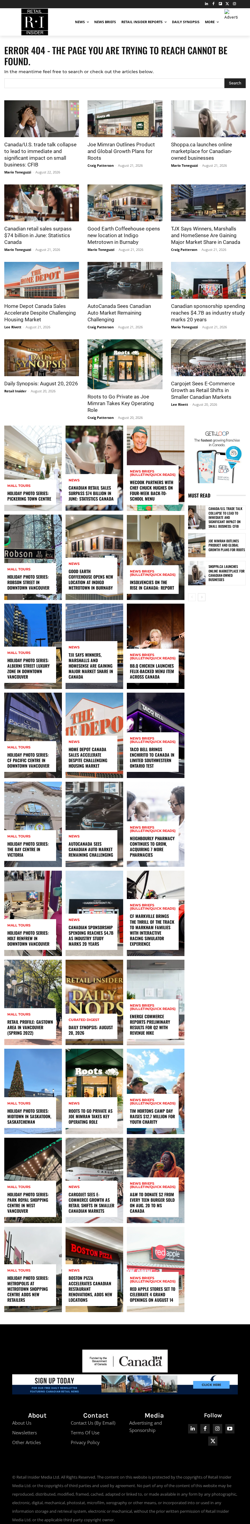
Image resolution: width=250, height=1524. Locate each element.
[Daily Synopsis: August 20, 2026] (41, 357)
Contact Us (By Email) (93, 1423)
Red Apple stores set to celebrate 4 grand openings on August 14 (152, 1294)
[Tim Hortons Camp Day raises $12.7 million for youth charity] (155, 1091)
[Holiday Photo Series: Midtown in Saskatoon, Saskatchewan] (33, 1091)
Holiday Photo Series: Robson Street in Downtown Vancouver (28, 582)
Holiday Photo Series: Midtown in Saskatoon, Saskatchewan (29, 1116)
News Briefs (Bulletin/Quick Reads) (153, 473)
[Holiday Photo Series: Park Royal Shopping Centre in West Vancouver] (33, 1180)
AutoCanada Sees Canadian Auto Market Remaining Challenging (119, 313)
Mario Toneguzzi (17, 172)
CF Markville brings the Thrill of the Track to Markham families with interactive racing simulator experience (152, 930)
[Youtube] (230, 1428)
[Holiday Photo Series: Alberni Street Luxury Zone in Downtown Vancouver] (33, 646)
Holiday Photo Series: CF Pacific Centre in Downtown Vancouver (28, 760)
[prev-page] (192, 597)
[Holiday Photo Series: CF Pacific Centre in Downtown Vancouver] (33, 735)
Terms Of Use (85, 1432)
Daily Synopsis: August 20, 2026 (41, 383)
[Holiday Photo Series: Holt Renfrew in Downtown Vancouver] (33, 913)
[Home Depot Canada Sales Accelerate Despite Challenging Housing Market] (41, 280)
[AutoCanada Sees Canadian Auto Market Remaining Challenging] (125, 280)
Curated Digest (84, 1020)
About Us (21, 1423)
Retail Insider (15, 391)
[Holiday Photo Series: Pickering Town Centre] (33, 468)
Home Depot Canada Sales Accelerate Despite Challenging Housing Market (40, 313)
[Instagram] (234, 4)
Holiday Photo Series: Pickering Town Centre (29, 496)
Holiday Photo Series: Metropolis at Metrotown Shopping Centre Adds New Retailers (28, 1289)
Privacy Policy (85, 1442)
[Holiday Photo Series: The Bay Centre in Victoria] (33, 824)
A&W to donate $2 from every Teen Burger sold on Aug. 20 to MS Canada (152, 1202)
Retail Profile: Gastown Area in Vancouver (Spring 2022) (30, 1027)
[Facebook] (213, 4)
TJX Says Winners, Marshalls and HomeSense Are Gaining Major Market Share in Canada (205, 235)
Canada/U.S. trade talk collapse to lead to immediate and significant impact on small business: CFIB (225, 517)
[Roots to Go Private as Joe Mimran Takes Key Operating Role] (125, 364)
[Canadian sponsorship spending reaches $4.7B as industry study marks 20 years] (208, 280)
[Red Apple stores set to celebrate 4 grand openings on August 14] (155, 1269)
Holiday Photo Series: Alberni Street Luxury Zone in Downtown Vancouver (28, 668)
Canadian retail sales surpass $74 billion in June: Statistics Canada (38, 235)
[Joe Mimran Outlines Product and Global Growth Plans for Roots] (125, 118)
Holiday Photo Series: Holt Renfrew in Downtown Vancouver (28, 938)
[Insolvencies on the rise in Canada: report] (155, 557)
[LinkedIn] (206, 4)
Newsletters (24, 1432)
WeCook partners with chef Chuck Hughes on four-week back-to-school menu (151, 490)
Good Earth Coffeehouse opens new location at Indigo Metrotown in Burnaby (124, 235)
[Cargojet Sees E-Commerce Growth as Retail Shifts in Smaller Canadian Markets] (208, 357)
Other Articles (26, 1442)
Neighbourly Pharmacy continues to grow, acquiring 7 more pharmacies (152, 846)
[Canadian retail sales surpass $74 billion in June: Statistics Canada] (41, 202)
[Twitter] (227, 4)
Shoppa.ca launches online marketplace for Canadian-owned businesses (201, 151)
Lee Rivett (12, 327)
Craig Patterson (101, 165)
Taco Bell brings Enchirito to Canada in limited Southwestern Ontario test (152, 757)
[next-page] (201, 597)
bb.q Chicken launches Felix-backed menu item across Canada (152, 671)
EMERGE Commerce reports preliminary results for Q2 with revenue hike (150, 1024)
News (74, 480)
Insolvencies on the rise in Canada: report (152, 585)
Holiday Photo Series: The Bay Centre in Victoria (28, 849)
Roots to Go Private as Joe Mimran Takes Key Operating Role (121, 403)
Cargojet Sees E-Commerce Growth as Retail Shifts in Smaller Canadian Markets (203, 390)
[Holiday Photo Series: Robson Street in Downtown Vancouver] (33, 557)
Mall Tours (18, 485)
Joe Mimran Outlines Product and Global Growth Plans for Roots (121, 151)
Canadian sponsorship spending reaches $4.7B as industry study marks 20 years (208, 313)
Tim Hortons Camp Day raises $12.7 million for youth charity (152, 1116)
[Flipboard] (220, 4)
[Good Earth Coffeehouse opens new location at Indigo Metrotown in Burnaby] (125, 202)
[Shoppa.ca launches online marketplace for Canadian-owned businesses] (208, 118)
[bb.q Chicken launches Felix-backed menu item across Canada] (155, 646)
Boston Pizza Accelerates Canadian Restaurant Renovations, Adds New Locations (90, 1289)
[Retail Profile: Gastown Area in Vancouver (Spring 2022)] (33, 1002)
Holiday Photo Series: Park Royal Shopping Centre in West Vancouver (28, 1202)
